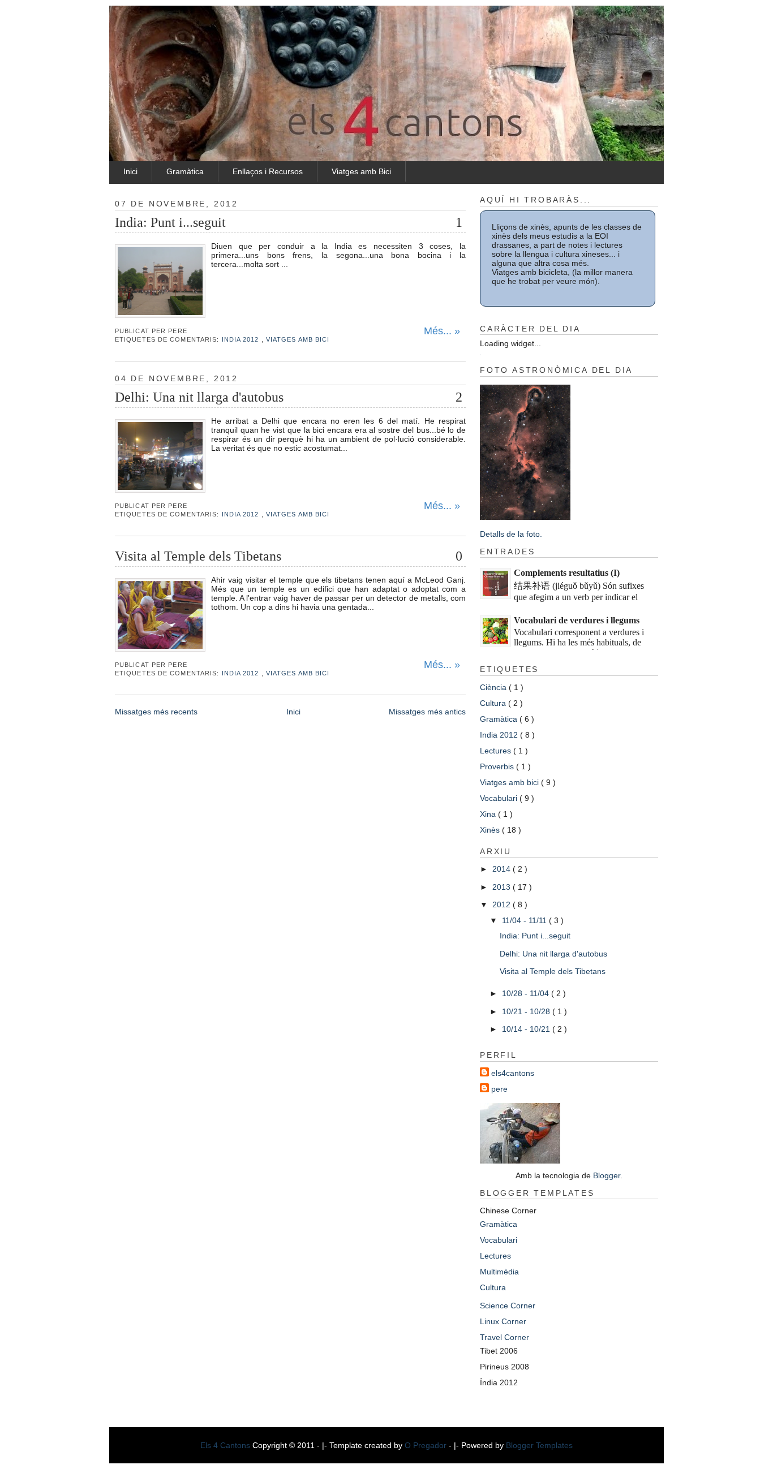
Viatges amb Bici (361, 171)
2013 (502, 886)
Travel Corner (504, 1337)
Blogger (606, 1175)
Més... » (442, 331)
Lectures (496, 750)
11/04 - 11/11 (525, 920)
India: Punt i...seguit (170, 222)
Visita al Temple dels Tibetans (198, 556)
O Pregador (427, 1445)
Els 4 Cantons (226, 1445)
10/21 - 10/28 (527, 1011)
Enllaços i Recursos (268, 171)
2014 (502, 868)
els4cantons (512, 1073)
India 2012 (241, 339)
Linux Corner (503, 1321)
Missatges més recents (156, 711)
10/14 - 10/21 (527, 1028)
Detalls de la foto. (511, 534)
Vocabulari (499, 798)
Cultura (494, 703)
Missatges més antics (427, 711)
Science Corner (507, 1305)
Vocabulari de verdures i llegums (576, 620)
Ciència (494, 687)
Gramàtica (185, 171)
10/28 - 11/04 (526, 993)
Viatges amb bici (298, 339)
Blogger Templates (539, 1445)
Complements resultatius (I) (567, 573)
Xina (489, 813)
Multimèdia (499, 1271)
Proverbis (498, 766)
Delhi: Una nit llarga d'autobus (199, 397)
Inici (130, 171)
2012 (502, 904)
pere (499, 1088)
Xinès (491, 829)
